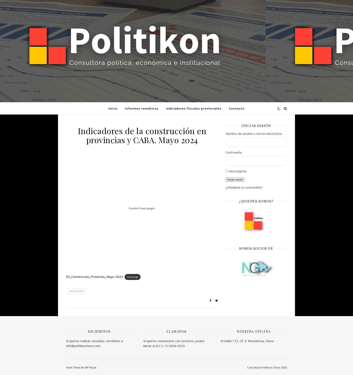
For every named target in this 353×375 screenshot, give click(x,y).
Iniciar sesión (235, 179)
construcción (76, 291)
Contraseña (234, 152)
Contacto (237, 108)
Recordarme (238, 171)
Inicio (113, 108)
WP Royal (90, 367)
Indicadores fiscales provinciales (193, 108)
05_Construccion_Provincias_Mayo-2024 (94, 277)
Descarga (132, 277)
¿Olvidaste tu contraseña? (244, 187)
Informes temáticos (142, 108)
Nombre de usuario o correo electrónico (254, 133)
